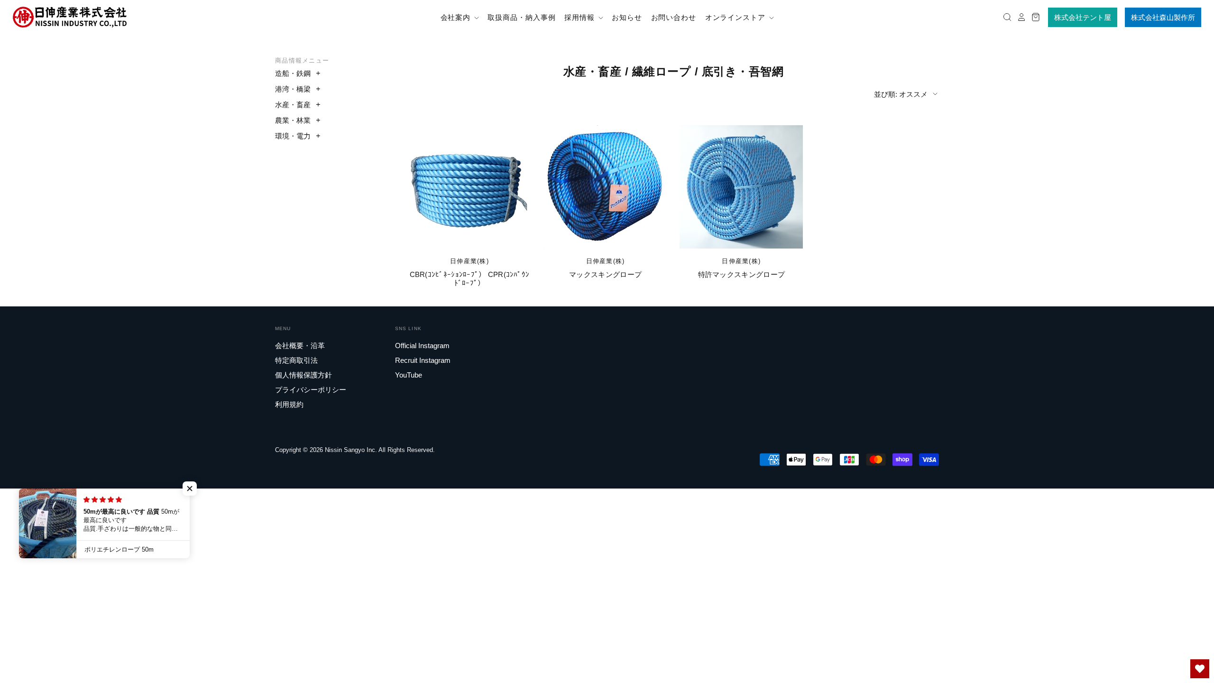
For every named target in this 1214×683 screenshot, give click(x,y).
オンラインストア (736, 17)
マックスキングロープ (605, 274)
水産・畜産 (293, 105)
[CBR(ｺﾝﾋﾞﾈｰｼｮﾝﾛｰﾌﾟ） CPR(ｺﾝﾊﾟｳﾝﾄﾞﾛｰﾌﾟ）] (469, 187)
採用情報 (580, 17)
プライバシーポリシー (310, 390)
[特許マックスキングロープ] (741, 187)
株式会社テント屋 (1082, 17)
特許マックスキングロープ (741, 274)
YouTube (408, 375)
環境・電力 (293, 136)
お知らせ (627, 17)
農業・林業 (293, 120)
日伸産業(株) (469, 261)
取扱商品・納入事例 (521, 17)
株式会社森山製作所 (1163, 17)
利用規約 (289, 404)
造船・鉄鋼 (293, 73)
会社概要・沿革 (300, 346)
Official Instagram (422, 346)
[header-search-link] (1005, 17)
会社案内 (457, 17)
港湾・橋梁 (293, 89)
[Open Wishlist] (1199, 668)
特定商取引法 (296, 360)
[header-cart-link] (1033, 17)
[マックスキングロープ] (605, 187)
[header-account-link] (1019, 17)
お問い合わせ (673, 17)
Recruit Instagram (423, 360)
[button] (190, 488)
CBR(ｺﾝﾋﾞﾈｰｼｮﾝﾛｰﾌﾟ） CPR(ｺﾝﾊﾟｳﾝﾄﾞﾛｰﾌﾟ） (470, 278)
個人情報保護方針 (303, 375)
